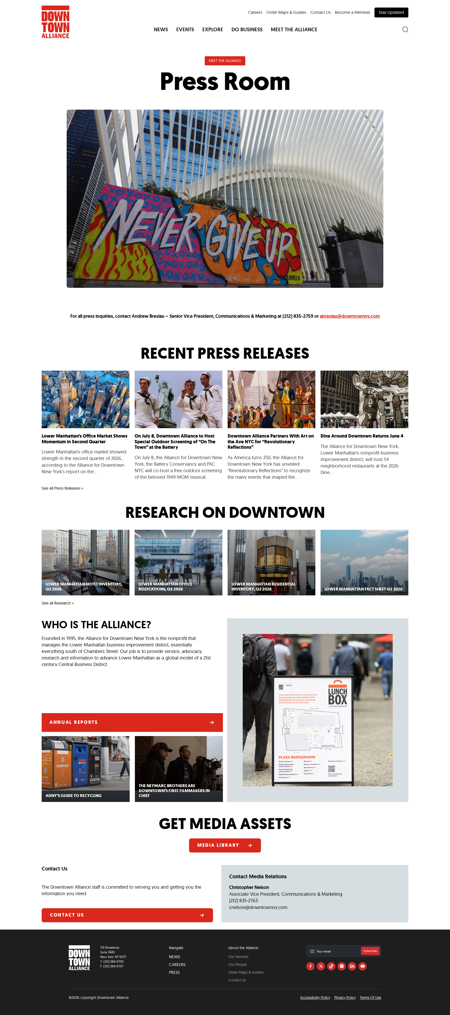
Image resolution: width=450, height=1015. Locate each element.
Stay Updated (391, 12)
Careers (255, 12)
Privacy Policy (345, 997)
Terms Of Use (370, 997)
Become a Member (352, 12)
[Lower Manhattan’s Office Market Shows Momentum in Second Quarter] (85, 426)
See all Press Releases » (62, 488)
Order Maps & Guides (286, 12)
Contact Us (320, 12)
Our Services (238, 956)
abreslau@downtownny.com (350, 316)
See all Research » (58, 603)
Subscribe (370, 951)
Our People (237, 964)
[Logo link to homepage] (55, 21)
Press (174, 972)
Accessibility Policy (315, 997)
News (174, 956)
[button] (161, 29)
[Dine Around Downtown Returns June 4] (364, 426)
